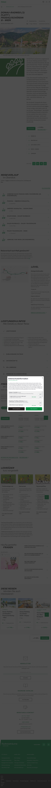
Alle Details (34, 396)
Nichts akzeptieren (16, 408)
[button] (38, 394)
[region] (25, 398)
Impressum (10, 380)
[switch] (40, 394)
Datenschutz (15, 380)
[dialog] (25, 394)
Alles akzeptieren (33, 408)
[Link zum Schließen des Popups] (42, 378)
